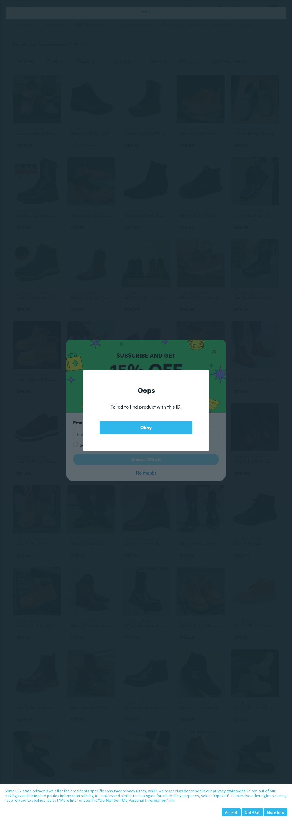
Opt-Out (252, 812)
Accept (231, 812)
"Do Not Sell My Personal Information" (133, 800)
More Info (275, 812)
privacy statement (229, 790)
